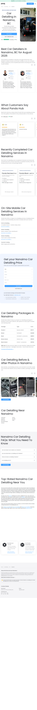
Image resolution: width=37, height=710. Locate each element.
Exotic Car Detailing (16, 507)
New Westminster (4, 421)
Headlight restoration (16, 347)
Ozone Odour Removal (27, 347)
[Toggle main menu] (35, 4)
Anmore (2, 422)
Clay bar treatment (6, 347)
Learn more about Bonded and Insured (11, 552)
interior (10, 495)
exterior (23, 497)
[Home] (3, 3)
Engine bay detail (31, 345)
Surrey (13, 417)
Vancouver (3, 417)
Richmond (3, 420)
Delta (13, 420)
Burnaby (13, 418)
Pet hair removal (10, 345)
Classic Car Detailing (7, 507)
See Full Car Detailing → (5, 226)
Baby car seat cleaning (20, 345)
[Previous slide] (32, 65)
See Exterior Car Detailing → (6, 239)
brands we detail (29, 508)
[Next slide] (35, 65)
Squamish (3, 418)
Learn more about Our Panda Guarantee (29, 552)
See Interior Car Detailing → (6, 233)
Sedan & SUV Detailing (26, 507)
